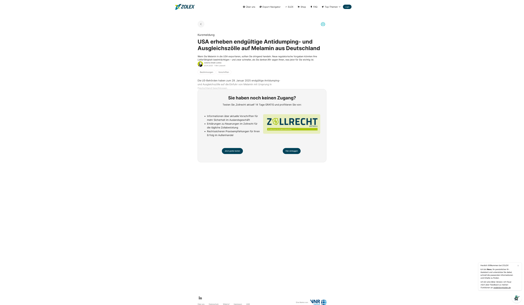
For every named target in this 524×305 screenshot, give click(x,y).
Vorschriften (223, 72)
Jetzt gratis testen (232, 151)
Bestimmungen (206, 72)
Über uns (250, 6)
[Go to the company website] (318, 302)
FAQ (315, 6)
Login (347, 7)
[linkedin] (200, 298)
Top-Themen (331, 6)
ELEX (290, 6)
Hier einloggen (291, 151)
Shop (303, 6)
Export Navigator (272, 6)
